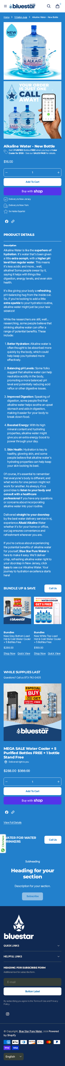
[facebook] (7, 222)
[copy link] (13, 222)
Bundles (9, 632)
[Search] (49, 6)
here (6, 567)
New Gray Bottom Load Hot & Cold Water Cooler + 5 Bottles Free (17, 639)
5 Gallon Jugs (20, 17)
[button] (5, 6)
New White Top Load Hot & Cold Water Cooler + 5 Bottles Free (47, 639)
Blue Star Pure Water (30, 1031)
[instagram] (8, 1014)
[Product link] (17, 610)
